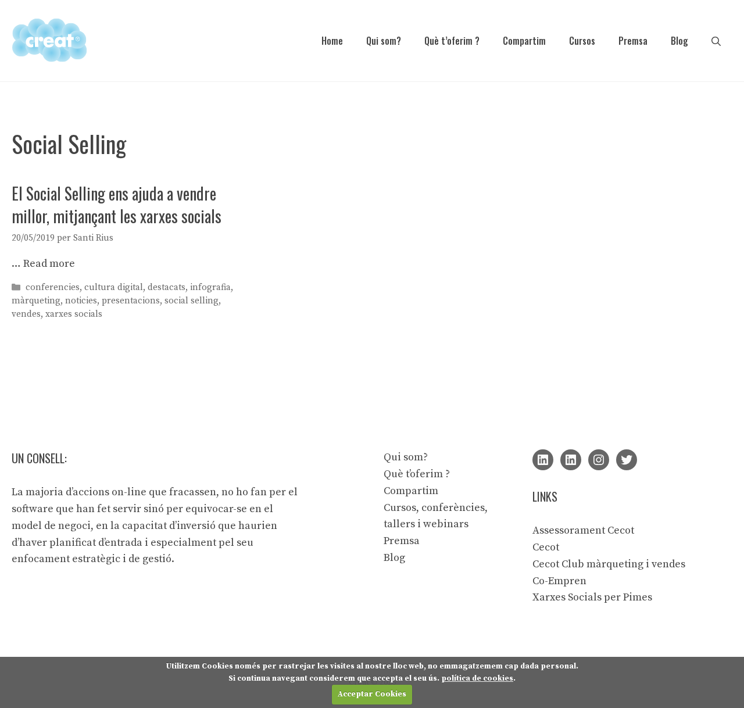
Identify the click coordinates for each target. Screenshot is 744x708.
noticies (81, 300)
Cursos (582, 41)
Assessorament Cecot (583, 530)
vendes (26, 314)
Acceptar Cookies (372, 694)
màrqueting (36, 300)
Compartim (524, 41)
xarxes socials (73, 314)
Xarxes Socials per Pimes (592, 597)
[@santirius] (626, 459)
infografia (210, 287)
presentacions (131, 300)
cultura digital (113, 287)
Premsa (633, 41)
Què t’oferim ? (452, 41)
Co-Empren (559, 581)
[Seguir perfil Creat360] (570, 459)
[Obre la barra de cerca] (716, 40)
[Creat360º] (49, 40)
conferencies (53, 287)
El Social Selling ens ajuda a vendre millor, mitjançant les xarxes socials (116, 204)
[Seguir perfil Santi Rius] (542, 459)
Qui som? (383, 41)
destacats (166, 287)
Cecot (545, 547)
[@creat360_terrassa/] (598, 459)
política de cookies (477, 678)
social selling (191, 300)
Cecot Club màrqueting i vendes (608, 564)
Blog (679, 41)
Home (332, 41)
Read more (49, 263)
